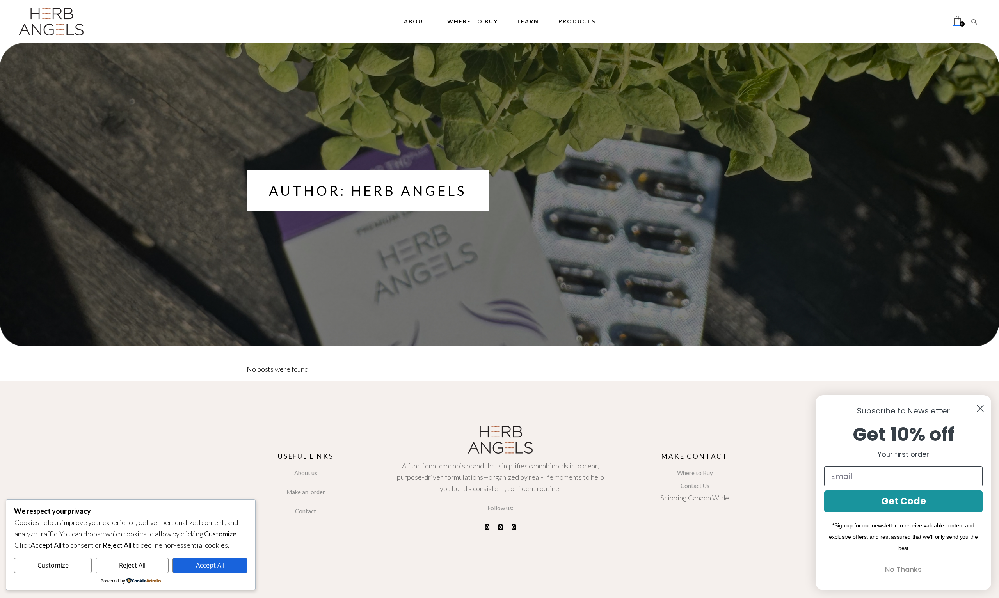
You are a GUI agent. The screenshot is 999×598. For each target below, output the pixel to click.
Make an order (305, 491)
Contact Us (695, 485)
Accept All (210, 565)
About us (305, 472)
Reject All (132, 565)
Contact (305, 511)
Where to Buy (695, 472)
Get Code (903, 501)
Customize (53, 565)
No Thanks (903, 569)
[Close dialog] (980, 408)
